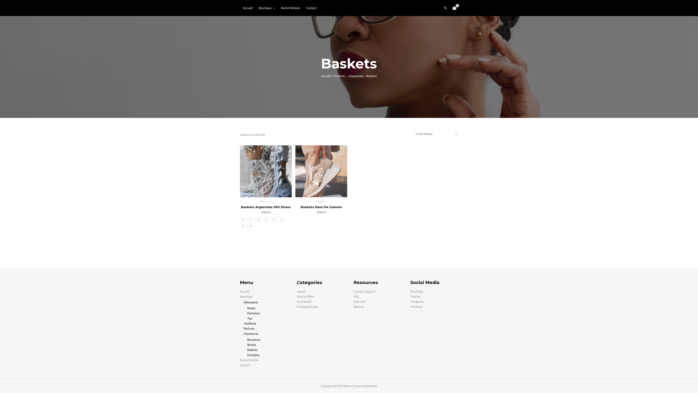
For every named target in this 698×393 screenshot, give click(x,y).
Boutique (265, 8)
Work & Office (305, 297)
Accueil (248, 8)
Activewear (304, 302)
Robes (251, 308)
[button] (273, 8)
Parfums (249, 329)
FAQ (356, 297)
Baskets (252, 350)
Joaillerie (250, 323)
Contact (311, 8)
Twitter (415, 297)
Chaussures (251, 334)
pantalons (253, 313)
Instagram (417, 302)
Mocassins (253, 340)
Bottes (251, 345)
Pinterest (416, 307)
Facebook (416, 291)
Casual (301, 291)
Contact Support (365, 291)
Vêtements (251, 302)
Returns (359, 307)
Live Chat (359, 302)
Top (249, 318)
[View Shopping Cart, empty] (454, 8)
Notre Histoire (290, 8)
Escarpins (253, 355)
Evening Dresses (307, 307)
